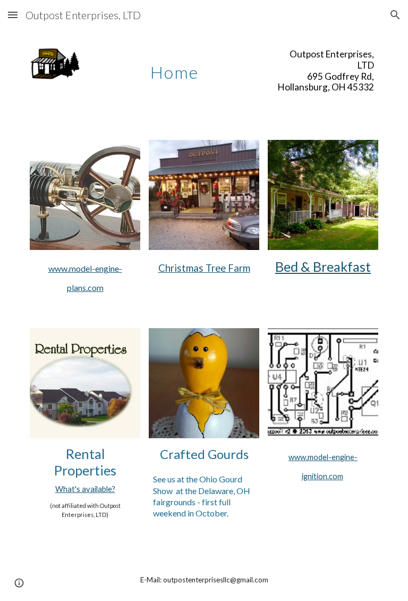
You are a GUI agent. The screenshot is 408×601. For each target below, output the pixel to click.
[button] (13, 14)
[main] (174, 66)
